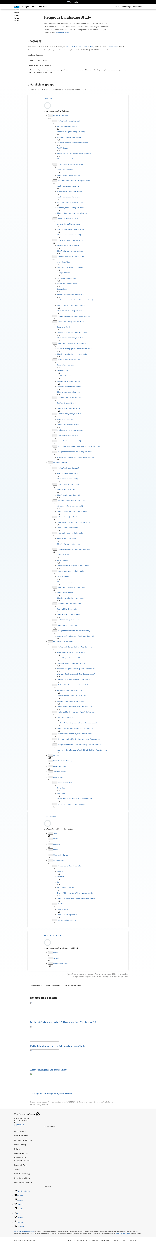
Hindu (55, 849)
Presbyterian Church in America (68, 246)
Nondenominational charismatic (68, 197)
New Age (61, 904)
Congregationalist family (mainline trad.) (72, 587)
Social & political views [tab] (73, 985)
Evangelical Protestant (61, 115)
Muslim (56, 839)
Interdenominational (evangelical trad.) (70, 202)
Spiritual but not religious (66, 887)
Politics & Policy (20, 1131)
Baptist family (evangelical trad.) (69, 121)
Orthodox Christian (60, 766)
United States (113, 46)
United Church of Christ (65, 593)
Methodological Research (23, 1182)
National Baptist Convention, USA (69, 658)
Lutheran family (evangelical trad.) (70, 218)
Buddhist (56, 844)
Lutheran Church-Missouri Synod (68, 224)
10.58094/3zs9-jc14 (40, 1105)
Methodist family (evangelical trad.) (70, 164)
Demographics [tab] (36, 985)
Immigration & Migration (23, 1140)
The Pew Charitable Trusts (122, 1233)
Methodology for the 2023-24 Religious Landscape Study (57, 1045)
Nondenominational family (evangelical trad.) (74, 180)
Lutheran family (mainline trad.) (69, 517)
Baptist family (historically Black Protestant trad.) (75, 647)
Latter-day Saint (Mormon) (62, 761)
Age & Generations (21, 1153)
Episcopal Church (63, 555)
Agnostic (56, 958)
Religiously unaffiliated (53, 935)
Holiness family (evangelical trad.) (70, 359)
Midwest (69, 46)
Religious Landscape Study (34, 6)
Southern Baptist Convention (67, 126)
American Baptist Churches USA (68, 473)
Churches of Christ (63, 327)
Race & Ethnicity (20, 1144)
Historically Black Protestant (63, 641)
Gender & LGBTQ (20, 1158)
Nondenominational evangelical (68, 186)
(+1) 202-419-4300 (20, 1125)
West (91, 46)
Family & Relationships (22, 1160)
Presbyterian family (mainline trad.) (70, 533)
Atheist (55, 952)
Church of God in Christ (65, 717)
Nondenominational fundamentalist (69, 191)
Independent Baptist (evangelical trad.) (71, 132)
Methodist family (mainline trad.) (69, 484)
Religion (17, 1149)
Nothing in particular (60, 963)
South (84, 46)
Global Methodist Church (65, 170)
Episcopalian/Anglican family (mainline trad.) (74, 549)
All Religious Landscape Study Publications (51, 1093)
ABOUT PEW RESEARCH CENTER (24, 1231)
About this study (62, 32)
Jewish (55, 833)
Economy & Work (20, 1165)
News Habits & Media (22, 1178)
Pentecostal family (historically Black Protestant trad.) (77, 712)
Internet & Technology (22, 1174)
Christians (48, 98)
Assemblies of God (63, 262)
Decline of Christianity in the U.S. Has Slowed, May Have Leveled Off (63, 1022)
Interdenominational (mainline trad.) (70, 506)
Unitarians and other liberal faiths (70, 866)
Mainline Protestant (60, 462)
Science (17, 1169)
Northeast (77, 46)
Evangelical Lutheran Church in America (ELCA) (73, 522)
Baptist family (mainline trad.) (68, 468)
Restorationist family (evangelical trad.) (71, 321)
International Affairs (21, 1136)
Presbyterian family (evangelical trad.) (71, 240)
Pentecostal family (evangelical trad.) (71, 256)
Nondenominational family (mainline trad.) (73, 500)
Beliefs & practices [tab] (53, 985)
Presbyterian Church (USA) (66, 538)
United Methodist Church (66, 490)
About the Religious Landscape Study (48, 1069)
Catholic (56, 755)
